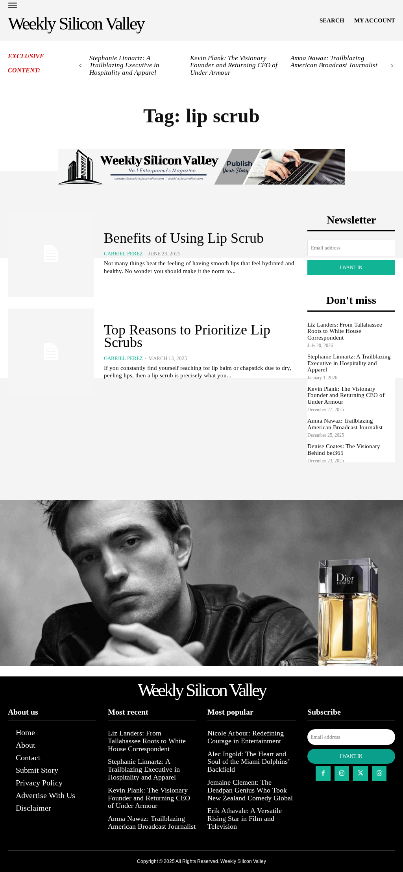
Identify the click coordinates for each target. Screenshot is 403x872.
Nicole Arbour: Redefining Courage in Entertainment (245, 737)
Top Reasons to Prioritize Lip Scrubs (187, 336)
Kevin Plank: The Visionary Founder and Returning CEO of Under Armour (233, 65)
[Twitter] (360, 773)
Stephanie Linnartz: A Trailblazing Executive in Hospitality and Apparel (124, 65)
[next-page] (392, 66)
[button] (332, 20)
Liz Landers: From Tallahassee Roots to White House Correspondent (344, 331)
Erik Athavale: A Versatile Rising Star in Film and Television (244, 818)
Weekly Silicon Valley (243, 861)
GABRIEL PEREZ (123, 254)
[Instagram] (342, 773)
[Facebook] (323, 773)
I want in (351, 267)
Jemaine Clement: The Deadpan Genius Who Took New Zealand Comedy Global (250, 790)
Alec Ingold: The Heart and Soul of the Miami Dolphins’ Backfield (248, 762)
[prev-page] (80, 66)
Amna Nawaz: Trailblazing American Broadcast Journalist (333, 61)
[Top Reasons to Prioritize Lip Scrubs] (51, 352)
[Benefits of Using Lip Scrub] (51, 254)
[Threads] (379, 773)
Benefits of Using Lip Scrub (184, 238)
